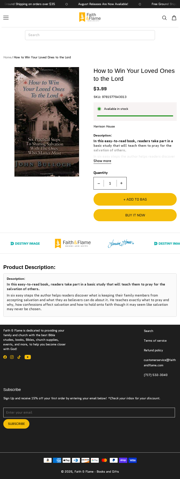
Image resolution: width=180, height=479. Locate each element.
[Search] (164, 17)
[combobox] (90, 35)
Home (7, 57)
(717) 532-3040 (155, 375)
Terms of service (155, 340)
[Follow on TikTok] (19, 357)
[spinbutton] (110, 183)
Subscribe (16, 424)
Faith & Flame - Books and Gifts (96, 471)
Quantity (101, 173)
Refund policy (153, 350)
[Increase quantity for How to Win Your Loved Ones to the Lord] (121, 183)
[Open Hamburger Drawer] (6, 17)
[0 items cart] (174, 17)
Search (148, 331)
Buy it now (135, 215)
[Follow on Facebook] (5, 357)
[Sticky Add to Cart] (163, 468)
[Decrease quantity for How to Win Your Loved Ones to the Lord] (99, 183)
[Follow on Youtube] (28, 357)
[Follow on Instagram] (12, 357)
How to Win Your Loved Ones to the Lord (42, 57)
